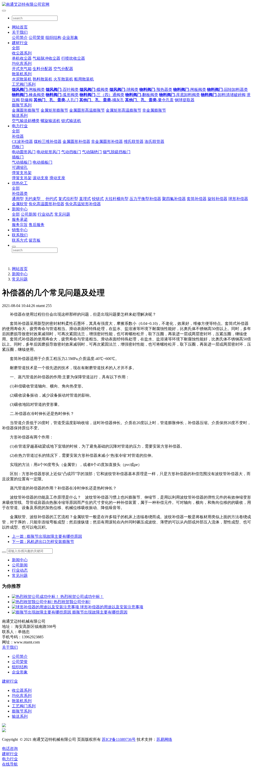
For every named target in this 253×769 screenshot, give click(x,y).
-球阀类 (123, 89)
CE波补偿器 (22, 141)
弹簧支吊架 (22, 173)
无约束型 (34, 199)
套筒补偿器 (197, 199)
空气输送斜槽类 (26, 121)
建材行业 (20, 43)
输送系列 (20, 115)
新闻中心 (20, 209)
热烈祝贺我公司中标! (72, 602)
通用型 (18, 199)
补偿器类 (20, 193)
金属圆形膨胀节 (26, 110)
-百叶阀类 (62, 89)
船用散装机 (84, 79)
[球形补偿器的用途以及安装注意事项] (46, 607)
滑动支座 (57, 178)
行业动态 (45, 214)
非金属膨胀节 (154, 110)
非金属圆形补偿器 (107, 141)
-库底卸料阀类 (179, 95)
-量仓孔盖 (149, 100)
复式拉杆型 (68, 199)
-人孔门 (56, 100)
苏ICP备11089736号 (119, 739)
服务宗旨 (20, 225)
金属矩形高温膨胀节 (123, 110)
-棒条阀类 (28, 95)
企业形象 (70, 37)
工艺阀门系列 (24, 84)
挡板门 (18, 147)
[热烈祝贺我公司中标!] (33, 602)
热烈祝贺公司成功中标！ (82, 596)
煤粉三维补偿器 (48, 141)
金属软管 (20, 204)
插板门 (18, 157)
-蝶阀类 (94, 89)
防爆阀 (27, 100)
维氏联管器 (134, 141)
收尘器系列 (22, 53)
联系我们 (20, 235)
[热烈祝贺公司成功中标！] (36, 596)
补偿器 (18, 136)
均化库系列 (22, 63)
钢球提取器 (184, 100)
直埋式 (85, 199)
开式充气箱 (22, 69)
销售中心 (20, 230)
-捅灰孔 (101, 100)
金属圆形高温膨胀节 (87, 110)
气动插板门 (22, 162)
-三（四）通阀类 (102, 95)
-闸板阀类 (28, 89)
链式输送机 (71, 121)
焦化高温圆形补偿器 (46, 204)
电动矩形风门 (48, 152)
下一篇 (43, 541)
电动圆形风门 (24, 152)
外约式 (51, 199)
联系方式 (20, 240)
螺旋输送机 (50, 121)
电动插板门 (42, 162)
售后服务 (36, 225)
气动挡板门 (71, 152)
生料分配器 (42, 69)
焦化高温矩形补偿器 (83, 204)
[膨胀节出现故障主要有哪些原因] (42, 612)
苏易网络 (164, 739)
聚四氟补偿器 (174, 199)
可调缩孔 (20, 167)
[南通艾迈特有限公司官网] (126, 4)
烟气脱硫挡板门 (116, 152)
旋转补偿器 (217, 199)
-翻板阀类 (141, 95)
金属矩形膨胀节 (54, 110)
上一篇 (47, 536)
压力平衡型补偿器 (145, 199)
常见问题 (62, 214)
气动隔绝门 (92, 152)
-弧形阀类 (62, 95)
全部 (16, 48)
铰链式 (98, 199)
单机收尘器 (22, 58)
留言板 (35, 240)
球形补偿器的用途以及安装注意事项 (111, 607)
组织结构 (53, 37)
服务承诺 (20, 219)
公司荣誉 (36, 37)
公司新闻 (29, 214)
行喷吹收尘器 (73, 58)
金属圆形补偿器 (76, 141)
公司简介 (20, 37)
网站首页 (20, 27)
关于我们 (20, 32)
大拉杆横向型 (116, 199)
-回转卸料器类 (227, 89)
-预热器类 (155, 89)
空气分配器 (63, 69)
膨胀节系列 (22, 105)
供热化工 (20, 183)
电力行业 (20, 126)
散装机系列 (22, 74)
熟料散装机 (42, 79)
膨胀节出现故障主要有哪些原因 (99, 612)
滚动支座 (40, 178)
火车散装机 (63, 79)
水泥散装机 (22, 79)
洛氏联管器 (154, 141)
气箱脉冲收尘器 (46, 58)
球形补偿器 (238, 199)
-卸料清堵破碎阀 (223, 95)
